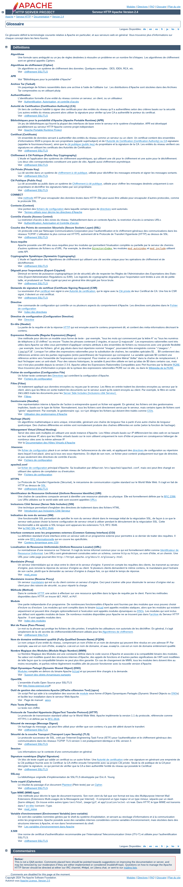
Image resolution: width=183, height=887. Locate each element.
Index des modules (35, 620)
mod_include (158, 248)
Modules (131, 6)
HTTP (66, 327)
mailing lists (130, 867)
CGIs (150, 410)
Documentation (41, 16)
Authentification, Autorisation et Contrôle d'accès (51, 223)
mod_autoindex (137, 248)
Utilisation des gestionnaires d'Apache (45, 414)
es (157, 29)
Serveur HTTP (23, 16)
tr (178, 29)
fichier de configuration (35, 450)
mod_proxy (30, 574)
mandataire (37, 582)
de (144, 29)
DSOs (140, 611)
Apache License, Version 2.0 (35, 880)
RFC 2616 (53, 718)
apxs (48, 700)
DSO (174, 693)
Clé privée (124, 291)
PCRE (176, 364)
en (151, 29)
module (84, 693)
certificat (45, 291)
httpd (99, 607)
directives (105, 208)
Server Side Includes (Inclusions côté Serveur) (90, 393)
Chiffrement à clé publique (87, 183)
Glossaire (161, 6)
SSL (43, 485)
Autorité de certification (82, 291)
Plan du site (174, 6)
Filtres (27, 396)
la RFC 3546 (46, 528)
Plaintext (67, 784)
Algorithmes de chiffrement (117, 631)
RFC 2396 (169, 496)
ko (173, 29)
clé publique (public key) (81, 144)
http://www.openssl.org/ (36, 685)
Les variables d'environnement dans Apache (49, 826)
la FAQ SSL (29, 528)
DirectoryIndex (102, 248)
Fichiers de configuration (38, 378)
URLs (93, 499)
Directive (29, 319)
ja (167, 29)
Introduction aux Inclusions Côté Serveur (47, 510)
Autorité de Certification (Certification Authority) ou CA (137, 141)
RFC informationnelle (42, 539)
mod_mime (30, 809)
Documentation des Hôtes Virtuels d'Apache (50, 442)
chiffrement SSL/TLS (36, 71)
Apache (9, 16)
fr (162, 29)
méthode (28, 197)
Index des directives (35, 312)
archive (154, 614)
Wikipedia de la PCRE (161, 367)
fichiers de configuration (50, 208)
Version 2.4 (58, 16)
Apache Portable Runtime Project (43, 130)
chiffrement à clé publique (72, 172)
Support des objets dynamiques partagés (47, 674)
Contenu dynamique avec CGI (41, 542)
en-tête (30, 805)
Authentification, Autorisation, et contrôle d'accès (51, 101)
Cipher (98, 784)
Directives (142, 6)
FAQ (152, 6)
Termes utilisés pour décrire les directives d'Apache (53, 212)
